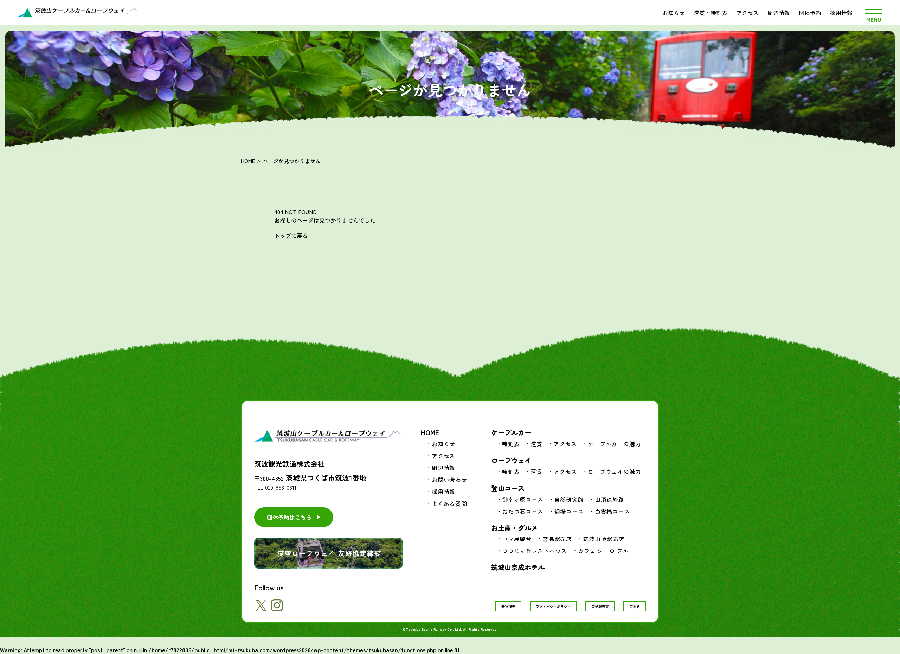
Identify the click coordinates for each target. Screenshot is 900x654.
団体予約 (810, 12)
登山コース (508, 488)
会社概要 (508, 606)
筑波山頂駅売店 (603, 538)
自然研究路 (569, 499)
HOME (248, 161)
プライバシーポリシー (553, 606)
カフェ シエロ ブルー (606, 550)
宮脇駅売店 (557, 538)
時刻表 (511, 444)
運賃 (536, 444)
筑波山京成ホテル (518, 567)
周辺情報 (778, 12)
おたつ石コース (523, 511)
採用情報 (841, 12)
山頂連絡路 (609, 499)
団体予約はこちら (289, 517)
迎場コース (569, 511)
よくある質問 (449, 503)
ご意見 (634, 606)
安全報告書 (600, 606)
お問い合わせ (449, 479)
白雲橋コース (612, 511)
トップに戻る (291, 235)
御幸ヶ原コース (523, 499)
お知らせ (673, 12)
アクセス (747, 12)
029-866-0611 (280, 487)
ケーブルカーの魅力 (614, 444)
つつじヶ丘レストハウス (534, 550)
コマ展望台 (517, 538)
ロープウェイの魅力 (614, 471)
